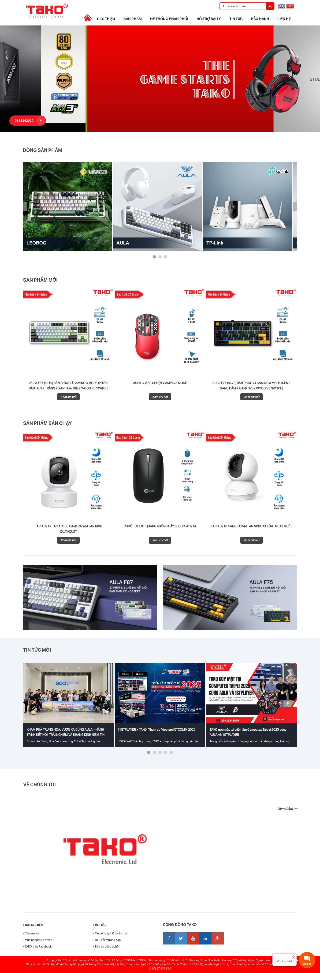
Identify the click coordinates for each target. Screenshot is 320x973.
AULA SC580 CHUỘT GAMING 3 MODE (160, 383)
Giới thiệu (106, 18)
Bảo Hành (260, 18)
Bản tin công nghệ (107, 946)
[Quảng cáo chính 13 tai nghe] (160, 131)
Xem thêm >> (287, 808)
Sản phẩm (132, 18)
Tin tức (236, 18)
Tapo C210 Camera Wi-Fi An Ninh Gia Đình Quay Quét (251, 526)
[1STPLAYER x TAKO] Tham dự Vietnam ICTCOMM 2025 (157, 729)
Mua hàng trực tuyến (38, 940)
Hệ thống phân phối (169, 18)
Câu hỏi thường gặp (108, 940)
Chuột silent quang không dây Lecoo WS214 (160, 526)
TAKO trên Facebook (38, 946)
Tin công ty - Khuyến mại (111, 933)
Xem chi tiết (68, 397)
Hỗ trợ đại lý (209, 18)
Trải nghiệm (33, 925)
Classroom (32, 933)
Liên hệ (284, 18)
